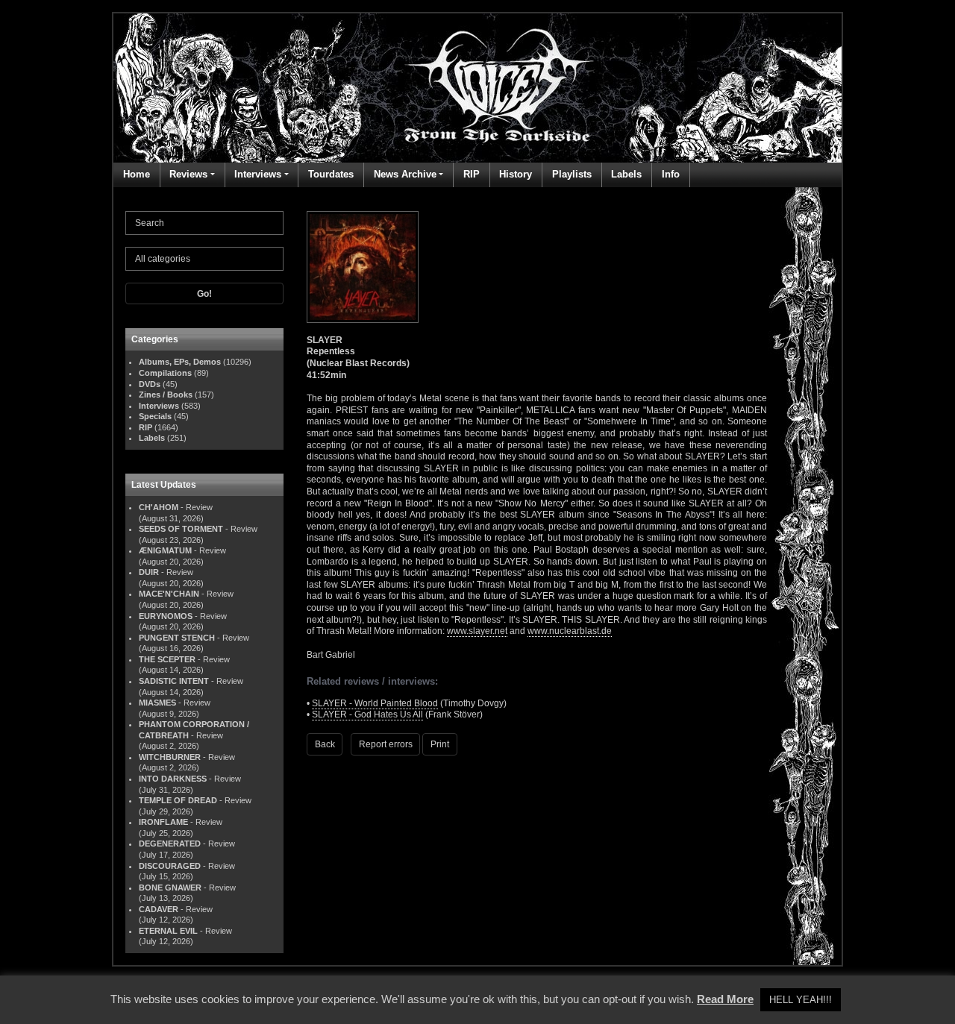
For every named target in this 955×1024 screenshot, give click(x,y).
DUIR (149, 572)
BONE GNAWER (170, 887)
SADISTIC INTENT (174, 680)
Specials (155, 416)
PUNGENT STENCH (177, 637)
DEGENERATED (170, 843)
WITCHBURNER (170, 757)
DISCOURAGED (170, 865)
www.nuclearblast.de (569, 631)
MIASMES (157, 702)
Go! (204, 294)
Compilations (165, 372)
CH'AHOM (158, 507)
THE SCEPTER (167, 659)
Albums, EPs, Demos (180, 361)
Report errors (386, 744)
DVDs (149, 384)
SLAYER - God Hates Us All (367, 714)
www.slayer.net (477, 631)
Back (325, 744)
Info (671, 174)
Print (439, 744)
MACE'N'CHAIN (169, 593)
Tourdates (331, 174)
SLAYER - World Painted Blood (375, 703)
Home (136, 174)
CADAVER (158, 909)
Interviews (257, 174)
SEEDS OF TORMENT (181, 528)
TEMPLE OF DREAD (178, 800)
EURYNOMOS (165, 616)
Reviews (188, 174)
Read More (725, 999)
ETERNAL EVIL (168, 930)
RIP (471, 174)
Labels (626, 174)
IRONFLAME (163, 821)
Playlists (572, 174)
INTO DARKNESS (173, 778)
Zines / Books (165, 394)
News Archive (405, 174)
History (515, 174)
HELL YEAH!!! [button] (800, 999)
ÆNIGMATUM (165, 550)
